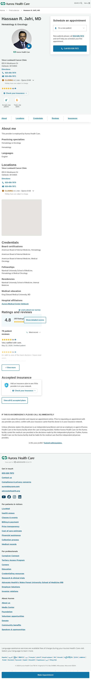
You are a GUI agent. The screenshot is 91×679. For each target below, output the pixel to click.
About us (6, 603)
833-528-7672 (78, 36)
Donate (5, 621)
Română (11, 660)
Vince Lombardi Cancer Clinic (14, 60)
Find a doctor (14, 10)
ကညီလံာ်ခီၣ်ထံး (68, 657)
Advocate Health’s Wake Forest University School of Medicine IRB (32, 582)
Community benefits (11, 625)
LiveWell (6, 509)
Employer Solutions (11, 587)
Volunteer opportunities (13, 616)
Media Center (8, 607)
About (4, 118)
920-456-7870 (10, 73)
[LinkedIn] (20, 497)
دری (26, 657)
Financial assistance (11, 535)
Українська (40, 660)
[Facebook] (9, 497)
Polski (4, 660)
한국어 (76, 657)
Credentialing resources (13, 573)
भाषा (55, 657)
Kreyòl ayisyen (47, 657)
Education (6, 569)
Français (32, 657)
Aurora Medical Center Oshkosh (15, 304)
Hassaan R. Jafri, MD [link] (31, 10)
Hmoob (59, 657)
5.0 (13, 339)
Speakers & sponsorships (13, 629)
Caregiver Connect (10, 556)
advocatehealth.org (11, 491)
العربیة (10, 657)
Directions (6, 69)
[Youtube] (4, 497)
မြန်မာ (15, 657)
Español (4, 657)
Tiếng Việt (53, 660)
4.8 (13, 88)
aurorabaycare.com (11, 486)
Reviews (55, 118)
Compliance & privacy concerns (16, 482)
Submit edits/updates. (53, 443)
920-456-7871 (10, 76)
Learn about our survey (31, 310)
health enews (8, 513)
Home (2, 10)
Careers (5, 565)
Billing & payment (10, 522)
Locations (20, 118)
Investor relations (10, 591)
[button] (29, 46)
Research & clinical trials (13, 578)
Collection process (10, 540)
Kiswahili (32, 660)
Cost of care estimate (12, 531)
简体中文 (21, 657)
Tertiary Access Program (13, 560)
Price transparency (10, 526)
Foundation (7, 612)
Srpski (25, 660)
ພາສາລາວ (82, 657)
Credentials (38, 118)
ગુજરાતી (38, 657)
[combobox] (70, 28)
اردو (47, 660)
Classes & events (10, 518)
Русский (18, 660)
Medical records (9, 544)
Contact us (7, 478)
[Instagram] (14, 497)
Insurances (72, 118)
